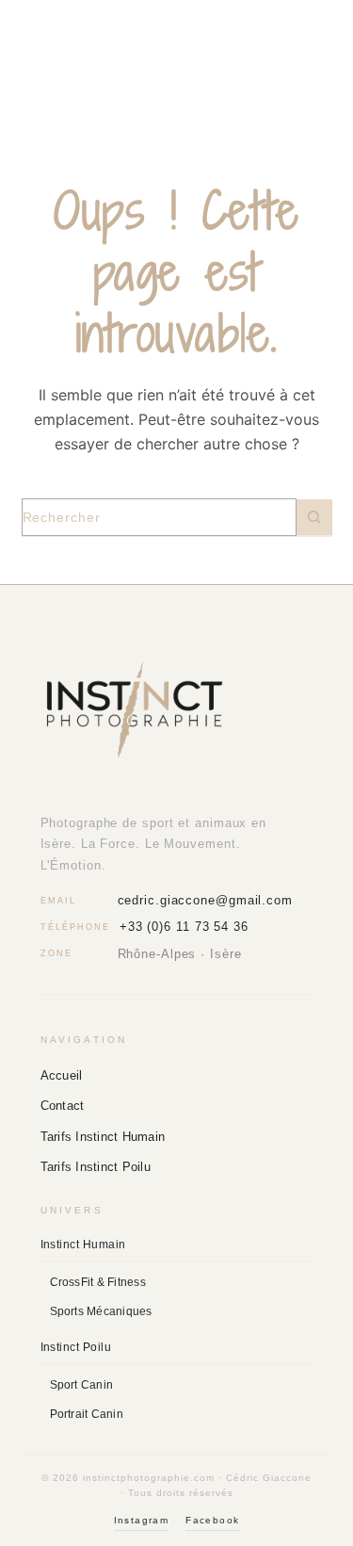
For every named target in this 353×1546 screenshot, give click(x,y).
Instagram (141, 1520)
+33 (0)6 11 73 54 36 (184, 926)
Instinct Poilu (76, 1347)
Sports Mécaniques (101, 1311)
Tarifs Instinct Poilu (95, 1167)
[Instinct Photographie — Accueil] (176, 709)
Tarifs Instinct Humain (103, 1137)
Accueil (61, 1075)
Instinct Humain (83, 1244)
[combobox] (159, 517)
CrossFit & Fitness (98, 1282)
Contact (62, 1105)
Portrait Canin (86, 1414)
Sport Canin (82, 1384)
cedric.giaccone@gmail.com (206, 900)
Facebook (212, 1520)
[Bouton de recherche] (314, 517)
